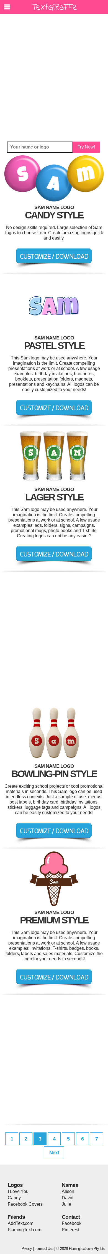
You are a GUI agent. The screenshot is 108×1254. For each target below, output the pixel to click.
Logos (15, 1185)
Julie (66, 1204)
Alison (68, 1191)
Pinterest (70, 1229)
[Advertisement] (54, 78)
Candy (14, 1197)
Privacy (27, 1249)
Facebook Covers (25, 1204)
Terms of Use (44, 1249)
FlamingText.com (24, 1229)
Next (54, 1152)
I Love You (18, 1191)
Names (70, 1185)
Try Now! (86, 147)
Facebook (71, 1223)
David (67, 1197)
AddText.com (20, 1223)
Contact (71, 1217)
